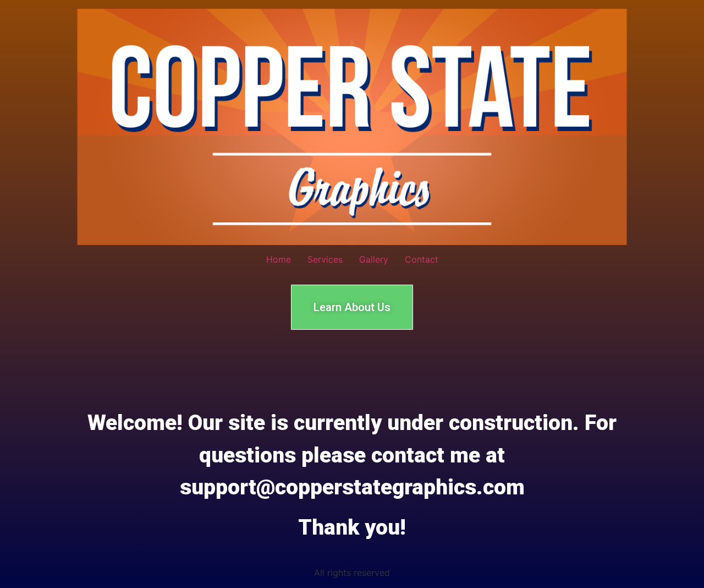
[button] (352, 307)
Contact (421, 259)
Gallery (373, 259)
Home (278, 259)
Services (325, 259)
